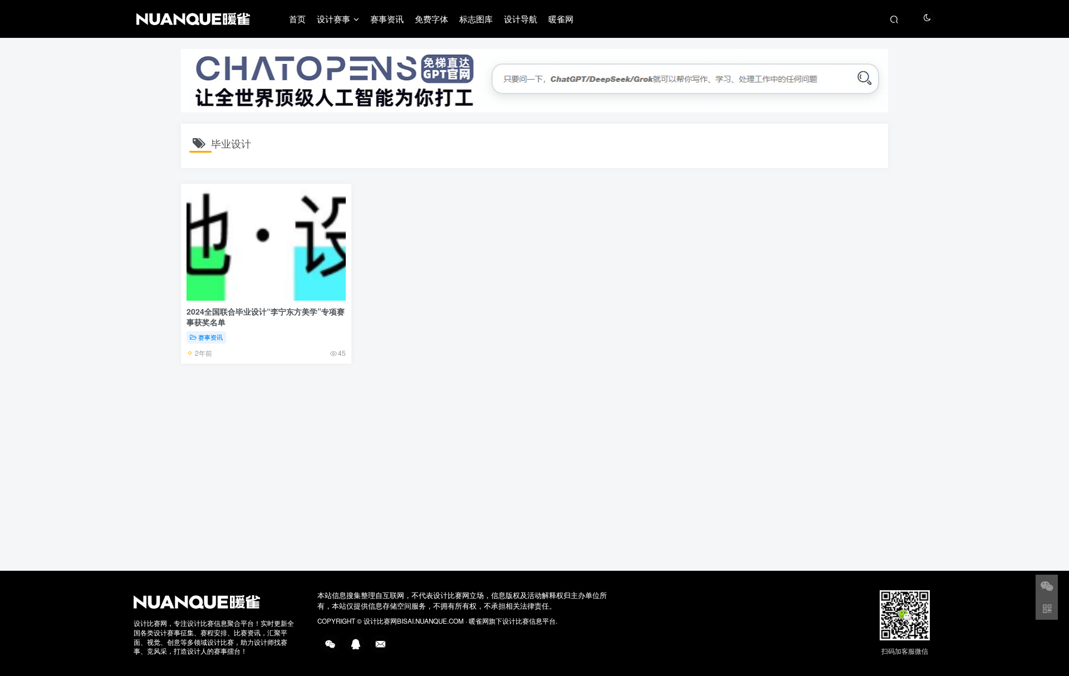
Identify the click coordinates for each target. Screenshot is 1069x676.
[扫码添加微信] (1047, 586)
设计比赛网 (380, 620)
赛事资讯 (387, 19)
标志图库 (476, 19)
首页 (297, 19)
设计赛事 (333, 19)
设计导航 (520, 19)
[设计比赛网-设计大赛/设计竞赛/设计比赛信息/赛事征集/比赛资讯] (197, 601)
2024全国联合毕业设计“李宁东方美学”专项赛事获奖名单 (266, 317)
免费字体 (431, 19)
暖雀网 (560, 19)
